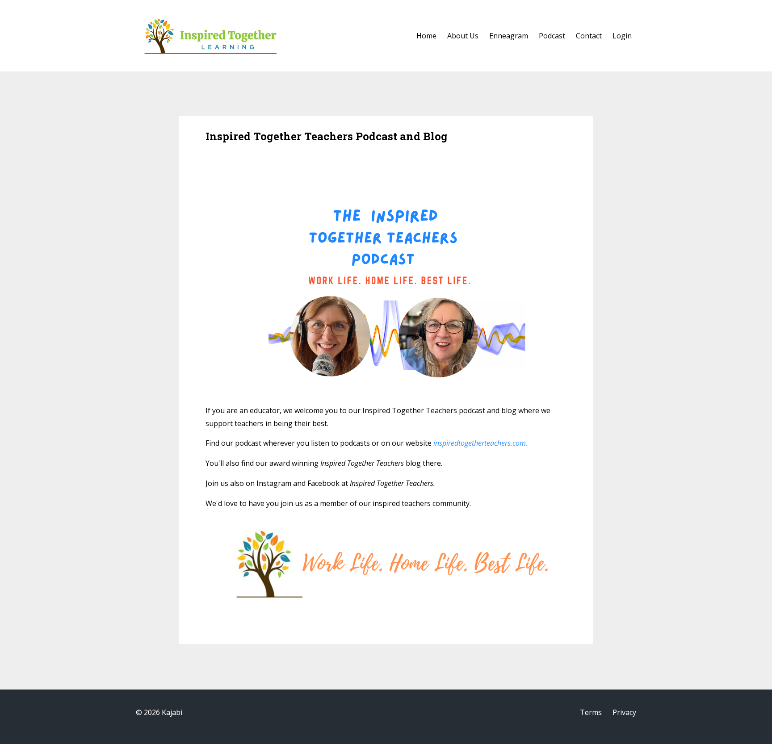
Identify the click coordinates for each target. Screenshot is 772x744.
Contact (589, 36)
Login (622, 36)
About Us (462, 36)
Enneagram (508, 36)
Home (426, 36)
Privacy (624, 712)
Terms (591, 712)
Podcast (552, 36)
